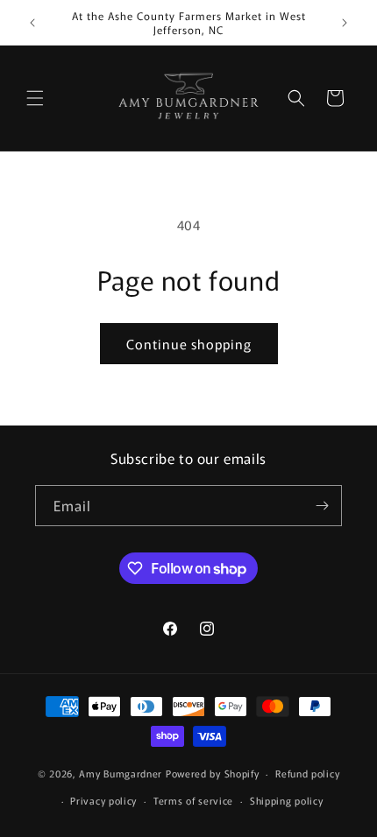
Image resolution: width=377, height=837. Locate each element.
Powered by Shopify (213, 773)
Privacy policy (103, 800)
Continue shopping (189, 343)
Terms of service (193, 800)
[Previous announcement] (32, 23)
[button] (35, 98)
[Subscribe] (321, 505)
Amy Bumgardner (122, 773)
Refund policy (307, 773)
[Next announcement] (344, 23)
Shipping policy (287, 800)
